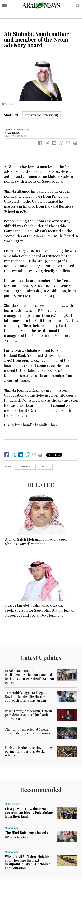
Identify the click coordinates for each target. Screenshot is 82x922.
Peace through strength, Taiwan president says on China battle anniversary (28, 715)
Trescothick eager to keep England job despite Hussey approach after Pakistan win (25, 696)
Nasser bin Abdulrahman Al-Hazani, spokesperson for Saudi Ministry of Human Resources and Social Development (39, 610)
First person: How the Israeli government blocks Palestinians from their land (29, 812)
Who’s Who (25, 466)
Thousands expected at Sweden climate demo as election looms (27, 731)
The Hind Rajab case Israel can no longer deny (28, 834)
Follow (55, 455)
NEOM (45, 466)
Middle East (12, 804)
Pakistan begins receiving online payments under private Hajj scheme (28, 751)
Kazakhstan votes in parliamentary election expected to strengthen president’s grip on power (29, 676)
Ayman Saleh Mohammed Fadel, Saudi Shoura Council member (36, 541)
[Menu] (4, 5)
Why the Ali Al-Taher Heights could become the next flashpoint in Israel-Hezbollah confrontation (28, 862)
